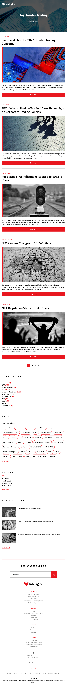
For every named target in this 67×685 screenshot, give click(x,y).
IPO (3, 399)
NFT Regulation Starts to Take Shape (26, 308)
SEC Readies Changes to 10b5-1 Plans (26, 243)
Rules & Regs (7, 387)
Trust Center (23, 673)
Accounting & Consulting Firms (33, 600)
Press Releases (33, 619)
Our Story (33, 628)
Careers (33, 632)
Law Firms (33, 598)
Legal (4, 401)
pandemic (38, 437)
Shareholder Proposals (42, 442)
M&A (4, 403)
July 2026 (7, 481)
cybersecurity (46, 432)
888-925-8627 (33, 662)
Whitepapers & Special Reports (33, 613)
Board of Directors (39, 456)
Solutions (33, 591)
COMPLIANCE (8, 442)
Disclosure (19, 428)
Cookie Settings (48, 673)
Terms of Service (35, 673)
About (33, 624)
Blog (33, 611)
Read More (33, 95)
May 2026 (7, 485)
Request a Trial (33, 646)
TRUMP (20, 442)
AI (19, 437)
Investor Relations (9, 392)
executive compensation (53, 437)
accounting (30, 428)
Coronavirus (58, 432)
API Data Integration (33, 603)
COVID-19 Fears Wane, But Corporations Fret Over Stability (36, 521)
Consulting (6, 405)
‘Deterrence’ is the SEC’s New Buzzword (29, 508)
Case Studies (33, 617)
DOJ (57, 452)
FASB (24, 447)
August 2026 (8, 478)
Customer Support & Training (33, 642)
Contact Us (33, 640)
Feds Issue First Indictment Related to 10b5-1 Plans (32, 178)
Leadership (33, 630)
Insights (33, 608)
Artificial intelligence (10, 452)
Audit (28, 456)
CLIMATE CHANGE (10, 432)
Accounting (6, 396)
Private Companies (33, 596)
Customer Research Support (33, 644)
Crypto (28, 442)
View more (5, 461)
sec (4, 428)
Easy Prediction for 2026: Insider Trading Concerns (28, 41)
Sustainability (17, 456)
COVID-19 (41, 428)
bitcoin (23, 452)
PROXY (50, 452)
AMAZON (40, 452)
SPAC (31, 452)
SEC (3, 385)
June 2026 (7, 483)
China (35, 432)
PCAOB (12, 437)
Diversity (6, 456)
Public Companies (33, 594)
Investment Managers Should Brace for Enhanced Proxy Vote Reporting (39, 534)
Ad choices (57, 673)
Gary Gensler (58, 442)
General (33, 637)
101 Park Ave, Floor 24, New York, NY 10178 (33, 656)
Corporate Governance (11, 447)
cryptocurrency (54, 428)
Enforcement (25, 432)
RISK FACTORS (35, 447)
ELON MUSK (48, 447)
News (4, 383)
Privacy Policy (12, 673)
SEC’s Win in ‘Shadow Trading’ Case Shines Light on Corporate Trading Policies (33, 110)
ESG (3, 389)
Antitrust (53, 456)
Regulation (27, 437)
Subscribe (34, 21)
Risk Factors (7, 394)
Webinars (33, 615)
